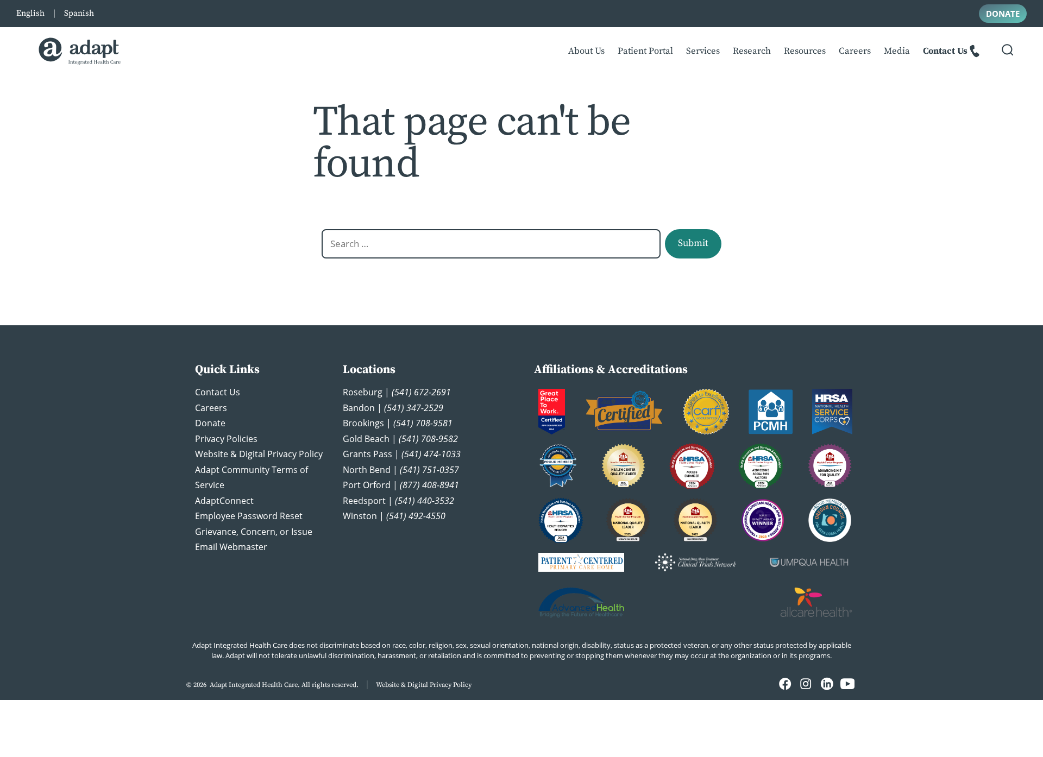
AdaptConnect (224, 501)
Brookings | (398, 423)
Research (752, 51)
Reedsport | (398, 501)
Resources (805, 51)
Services (703, 51)
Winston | (394, 516)
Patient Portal (645, 51)
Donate (210, 423)
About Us (586, 51)
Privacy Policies (226, 439)
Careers (855, 51)
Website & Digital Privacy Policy (259, 454)
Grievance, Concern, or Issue (253, 532)
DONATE (1003, 13)
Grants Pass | (402, 454)
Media (897, 51)
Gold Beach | (400, 439)
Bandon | (393, 408)
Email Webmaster (231, 547)
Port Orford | (401, 485)
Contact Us (945, 51)
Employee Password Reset (249, 516)
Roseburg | (397, 392)
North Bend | (401, 470)
